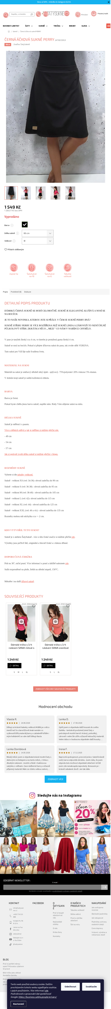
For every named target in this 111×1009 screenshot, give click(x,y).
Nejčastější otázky (57, 923)
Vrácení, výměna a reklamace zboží (99, 933)
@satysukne (17, 944)
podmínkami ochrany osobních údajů (67, 891)
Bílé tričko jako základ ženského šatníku (12, 973)
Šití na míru (75, 924)
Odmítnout (70, 986)
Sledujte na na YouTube (18, 938)
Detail (16, 665)
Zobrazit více (55, 779)
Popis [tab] (5, 291)
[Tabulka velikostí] (67, 271)
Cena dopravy (97, 928)
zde (46, 990)
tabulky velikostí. (25, 474)
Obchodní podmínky (100, 914)
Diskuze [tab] (27, 291)
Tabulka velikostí (77, 910)
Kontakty (56, 936)
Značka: (21, 44)
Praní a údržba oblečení (76, 919)
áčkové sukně (27, 581)
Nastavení (18, 1004)
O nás (55, 928)
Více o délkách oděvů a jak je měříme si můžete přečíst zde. (31, 430)
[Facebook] (31, 271)
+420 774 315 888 (18, 915)
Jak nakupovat (97, 918)
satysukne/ (17, 934)
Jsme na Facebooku (18, 928)
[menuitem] (11, 26)
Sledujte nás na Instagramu (59, 795)
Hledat (31, 14)
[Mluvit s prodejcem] (13, 271)
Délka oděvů (76, 914)
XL (27, 672)
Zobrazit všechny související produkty (56, 689)
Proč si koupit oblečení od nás (58, 915)
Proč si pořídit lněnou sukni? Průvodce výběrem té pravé (13, 966)
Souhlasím (91, 986)
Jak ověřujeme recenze (97, 908)
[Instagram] (49, 271)
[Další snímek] (104, 116)
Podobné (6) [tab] (16, 291)
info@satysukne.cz (18, 909)
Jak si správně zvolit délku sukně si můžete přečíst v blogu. (31, 454)
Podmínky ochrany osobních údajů (99, 923)
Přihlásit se (104, 887)
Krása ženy (57, 932)
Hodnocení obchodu (55, 706)
